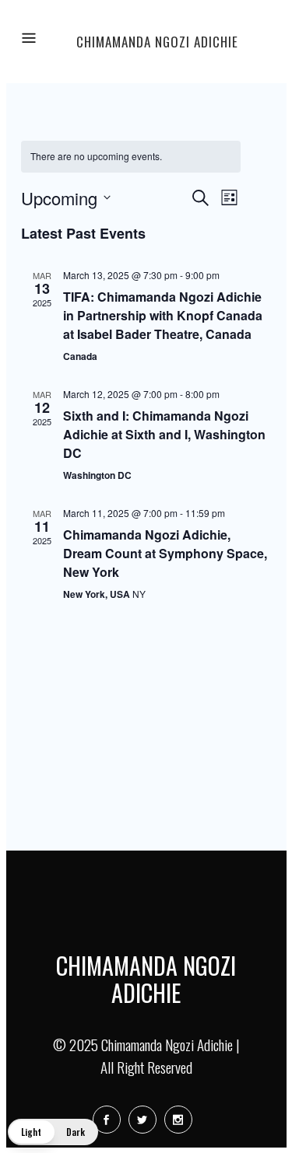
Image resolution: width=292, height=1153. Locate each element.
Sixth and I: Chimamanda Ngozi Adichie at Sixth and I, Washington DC (164, 434)
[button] (53, 1132)
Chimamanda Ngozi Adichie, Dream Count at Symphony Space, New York (165, 553)
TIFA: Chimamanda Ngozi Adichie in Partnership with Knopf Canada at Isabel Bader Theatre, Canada (162, 315)
